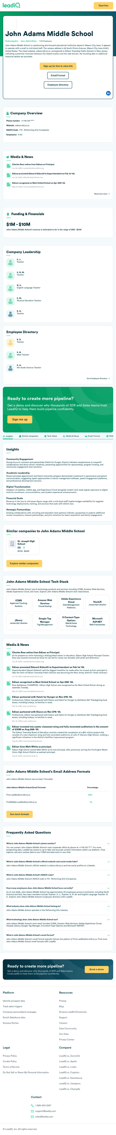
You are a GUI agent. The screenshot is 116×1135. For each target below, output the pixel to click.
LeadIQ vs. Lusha (67, 1067)
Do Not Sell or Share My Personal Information (26, 1072)
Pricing (62, 1001)
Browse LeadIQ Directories (73, 1012)
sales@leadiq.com (44, 1117)
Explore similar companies (24, 563)
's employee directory (39, 897)
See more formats (19, 814)
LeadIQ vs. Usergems (69, 1083)
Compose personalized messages (19, 1012)
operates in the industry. (37, 908)
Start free (103, 5)
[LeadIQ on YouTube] (111, 1129)
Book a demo (97, 969)
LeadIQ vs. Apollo (68, 1061)
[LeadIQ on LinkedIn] (109, 1129)
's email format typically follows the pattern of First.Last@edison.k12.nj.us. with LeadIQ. (56, 938)
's (41, 877)
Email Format (58, 75)
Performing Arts (53, 910)
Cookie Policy (10, 1061)
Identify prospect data (14, 1001)
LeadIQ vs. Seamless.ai (70, 1078)
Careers (63, 1023)
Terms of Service (11, 1067)
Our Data (63, 1034)
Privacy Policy (10, 1056)
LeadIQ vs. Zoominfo (69, 1056)
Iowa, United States (29, 41)
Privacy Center (66, 1040)
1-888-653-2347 (43, 1105)
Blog (61, 1006)
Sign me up (19, 419)
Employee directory (58, 85)
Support (63, 1017)
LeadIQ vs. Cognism (69, 1072)
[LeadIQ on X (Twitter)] (107, 1129)
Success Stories (11, 1023)
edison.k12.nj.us (56, 866)
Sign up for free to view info (58, 66)
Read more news (100, 194)
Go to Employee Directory (97, 378)
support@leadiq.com (45, 1111)
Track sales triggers (12, 1006)
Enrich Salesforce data (14, 1017)
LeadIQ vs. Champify (69, 1089)
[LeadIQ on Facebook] (105, 1129)
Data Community (68, 1028)
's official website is (50, 864)
